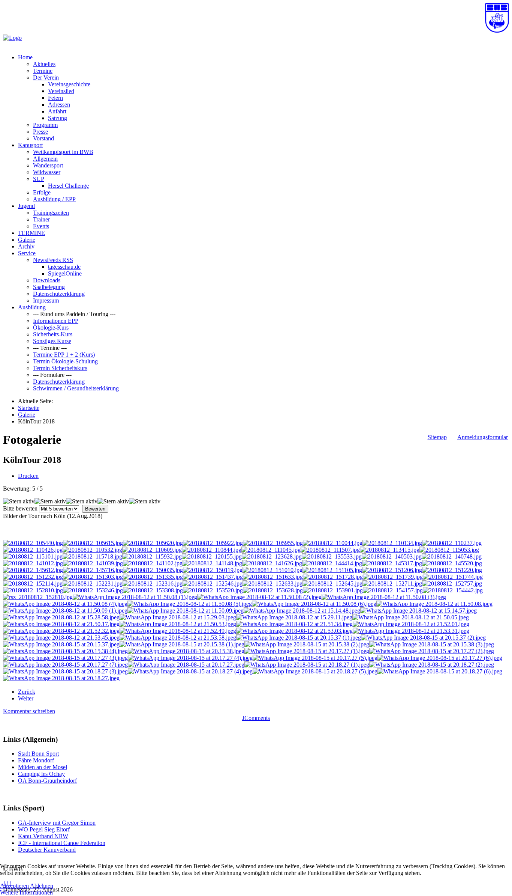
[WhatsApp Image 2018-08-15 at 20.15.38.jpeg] (186, 651)
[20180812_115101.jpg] (33, 556)
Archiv (26, 246)
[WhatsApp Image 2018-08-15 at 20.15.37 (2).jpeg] (423, 637)
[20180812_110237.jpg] (452, 543)
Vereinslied (61, 91)
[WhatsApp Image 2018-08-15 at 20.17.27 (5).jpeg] (315, 658)
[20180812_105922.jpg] (213, 543)
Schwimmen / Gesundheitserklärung (76, 388)
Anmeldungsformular (482, 437)
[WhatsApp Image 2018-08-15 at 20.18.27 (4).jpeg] (190, 671)
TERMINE (31, 233)
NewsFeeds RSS (53, 260)
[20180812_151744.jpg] (453, 577)
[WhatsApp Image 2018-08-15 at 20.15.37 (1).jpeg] (298, 637)
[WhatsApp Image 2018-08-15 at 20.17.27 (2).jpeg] (431, 651)
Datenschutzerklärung (59, 294)
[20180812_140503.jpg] (392, 556)
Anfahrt (57, 111)
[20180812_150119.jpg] (213, 570)
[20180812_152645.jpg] (332, 583)
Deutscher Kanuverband (47, 849)
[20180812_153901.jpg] (333, 590)
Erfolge (42, 192)
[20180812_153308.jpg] (153, 590)
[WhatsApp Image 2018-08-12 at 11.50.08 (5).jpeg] (189, 604)
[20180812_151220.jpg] (452, 570)
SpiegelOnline (65, 273)
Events (41, 226)
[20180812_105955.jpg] (273, 543)
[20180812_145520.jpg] (452, 563)
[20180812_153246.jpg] (93, 590)
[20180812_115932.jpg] (152, 556)
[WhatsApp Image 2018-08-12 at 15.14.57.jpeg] (418, 610)
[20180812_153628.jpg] (273, 590)
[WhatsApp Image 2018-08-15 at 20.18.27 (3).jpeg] (65, 671)
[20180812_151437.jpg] (213, 577)
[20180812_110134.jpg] (392, 543)
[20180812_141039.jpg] (93, 563)
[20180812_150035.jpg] (153, 570)
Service (27, 253)
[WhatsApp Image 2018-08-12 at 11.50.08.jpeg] (434, 604)
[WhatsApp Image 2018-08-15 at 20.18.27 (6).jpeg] (439, 671)
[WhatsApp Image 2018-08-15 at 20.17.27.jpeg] (186, 664)
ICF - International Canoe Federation (61, 843)
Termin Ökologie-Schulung (65, 361)
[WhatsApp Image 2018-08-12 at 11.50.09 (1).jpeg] (65, 610)
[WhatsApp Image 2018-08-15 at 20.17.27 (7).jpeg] (65, 664)
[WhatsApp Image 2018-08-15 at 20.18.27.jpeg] (61, 678)
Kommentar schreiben (29, 711)
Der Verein (46, 77)
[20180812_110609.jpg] (152, 550)
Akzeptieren (14, 885)
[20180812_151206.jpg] (392, 570)
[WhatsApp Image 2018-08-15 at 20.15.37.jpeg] (61, 644)
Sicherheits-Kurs (52, 334)
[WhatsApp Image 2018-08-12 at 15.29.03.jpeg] (178, 617)
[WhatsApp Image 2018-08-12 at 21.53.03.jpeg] (294, 631)
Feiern (55, 98)
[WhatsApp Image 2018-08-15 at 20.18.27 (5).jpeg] (315, 671)
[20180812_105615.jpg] (93, 543)
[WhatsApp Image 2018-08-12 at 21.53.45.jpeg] (61, 637)
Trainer (41, 219)
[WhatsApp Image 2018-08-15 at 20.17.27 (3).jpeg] (65, 658)
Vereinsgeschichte (69, 84)
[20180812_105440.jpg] (33, 543)
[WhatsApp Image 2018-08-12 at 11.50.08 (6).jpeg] (314, 604)
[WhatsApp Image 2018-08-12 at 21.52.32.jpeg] (61, 631)
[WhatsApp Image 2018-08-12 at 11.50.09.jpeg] (185, 610)
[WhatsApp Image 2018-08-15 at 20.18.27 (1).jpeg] (306, 664)
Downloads (46, 280)
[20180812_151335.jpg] (153, 577)
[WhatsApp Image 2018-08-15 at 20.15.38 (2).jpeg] (306, 644)
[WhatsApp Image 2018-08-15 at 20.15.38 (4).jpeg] (65, 651)
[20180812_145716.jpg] (93, 570)
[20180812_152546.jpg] (213, 583)
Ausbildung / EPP (54, 199)
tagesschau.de (64, 267)
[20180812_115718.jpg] (92, 556)
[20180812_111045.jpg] (271, 550)
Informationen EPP (55, 321)
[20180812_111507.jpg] (330, 550)
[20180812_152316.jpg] (153, 583)
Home (25, 57)
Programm (45, 125)
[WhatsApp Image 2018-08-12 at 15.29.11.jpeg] (294, 617)
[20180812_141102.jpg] (153, 563)
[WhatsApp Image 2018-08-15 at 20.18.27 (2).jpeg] (431, 664)
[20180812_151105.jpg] (332, 570)
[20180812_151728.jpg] (333, 577)
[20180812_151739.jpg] (393, 577)
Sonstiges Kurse (52, 341)
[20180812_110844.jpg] (211, 550)
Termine (42, 71)
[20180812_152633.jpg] (272, 583)
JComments (256, 718)
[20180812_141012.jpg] (33, 563)
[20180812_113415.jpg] (389, 550)
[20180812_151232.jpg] (33, 577)
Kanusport (30, 145)
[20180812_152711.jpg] (392, 583)
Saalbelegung (49, 287)
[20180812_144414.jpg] (332, 563)
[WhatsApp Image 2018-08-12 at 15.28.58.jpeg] (61, 617)
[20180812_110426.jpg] (33, 550)
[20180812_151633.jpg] (273, 577)
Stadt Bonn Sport (38, 753)
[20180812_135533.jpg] (332, 556)
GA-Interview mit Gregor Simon (57, 822)
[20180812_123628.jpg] (272, 556)
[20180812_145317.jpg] (392, 563)
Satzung (57, 118)
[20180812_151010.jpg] (272, 570)
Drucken (28, 476)
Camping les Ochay (41, 774)
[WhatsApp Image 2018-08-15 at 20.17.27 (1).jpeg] (306, 651)
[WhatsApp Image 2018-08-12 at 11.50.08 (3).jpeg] (384, 597)
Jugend (26, 206)
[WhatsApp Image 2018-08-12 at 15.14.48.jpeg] (302, 610)
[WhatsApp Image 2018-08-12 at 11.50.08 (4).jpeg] (65, 604)
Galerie (26, 239)
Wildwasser (46, 172)
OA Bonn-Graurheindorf (47, 780)
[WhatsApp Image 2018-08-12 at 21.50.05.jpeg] (410, 617)
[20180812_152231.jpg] (93, 583)
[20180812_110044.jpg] (332, 543)
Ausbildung (32, 307)
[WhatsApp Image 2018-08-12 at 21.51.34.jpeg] (294, 624)
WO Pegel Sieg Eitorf (44, 829)
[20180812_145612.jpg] (33, 570)
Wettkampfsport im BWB (63, 152)
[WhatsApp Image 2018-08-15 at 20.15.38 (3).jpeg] (431, 644)
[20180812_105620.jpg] (153, 543)
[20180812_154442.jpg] (453, 590)
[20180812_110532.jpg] (92, 550)
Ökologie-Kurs (51, 327)
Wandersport (48, 165)
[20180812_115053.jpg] (449, 550)
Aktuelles (44, 64)
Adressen (59, 104)
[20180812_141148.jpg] (212, 563)
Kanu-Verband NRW (43, 836)
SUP (38, 179)
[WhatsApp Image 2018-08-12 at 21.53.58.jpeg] (178, 637)
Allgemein (45, 158)
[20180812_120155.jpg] (212, 556)
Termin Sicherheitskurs (60, 368)
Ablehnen (41, 885)
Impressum (46, 300)
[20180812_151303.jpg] (93, 577)
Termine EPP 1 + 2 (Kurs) (64, 354)
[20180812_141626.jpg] (272, 563)
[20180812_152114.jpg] (33, 583)
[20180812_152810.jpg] (33, 590)
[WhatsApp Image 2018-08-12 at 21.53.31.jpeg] (411, 631)
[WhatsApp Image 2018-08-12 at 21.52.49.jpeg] (178, 631)
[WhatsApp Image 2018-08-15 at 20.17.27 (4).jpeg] (190, 658)
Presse (40, 131)
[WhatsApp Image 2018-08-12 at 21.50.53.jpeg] (178, 624)
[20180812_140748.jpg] (452, 556)
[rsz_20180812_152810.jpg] (38, 597)
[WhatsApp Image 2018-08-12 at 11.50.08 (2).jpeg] (259, 597)
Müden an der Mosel (42, 767)
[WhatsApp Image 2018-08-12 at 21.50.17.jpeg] (61, 624)
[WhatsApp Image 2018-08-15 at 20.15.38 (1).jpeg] (182, 644)
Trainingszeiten (51, 212)
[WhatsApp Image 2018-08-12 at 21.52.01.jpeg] (411, 624)
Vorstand (43, 138)
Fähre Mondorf (36, 760)
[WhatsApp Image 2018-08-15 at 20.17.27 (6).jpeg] (439, 658)
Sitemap (437, 437)
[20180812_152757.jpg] (452, 583)
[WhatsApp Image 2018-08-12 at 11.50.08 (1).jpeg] (135, 597)
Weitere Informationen (26, 892)
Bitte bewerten (20, 508)
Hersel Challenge (68, 185)
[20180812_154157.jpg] (393, 590)
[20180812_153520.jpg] (213, 590)
